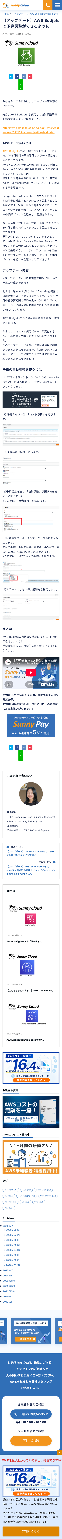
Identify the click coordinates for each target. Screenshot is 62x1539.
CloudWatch (48, 1196)
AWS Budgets (11, 151)
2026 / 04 (13, 1250)
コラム (28, 34)
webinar (10, 1202)
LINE (20, 84)
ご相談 (34, 1440)
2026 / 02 (13, 1260)
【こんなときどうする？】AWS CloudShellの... (31, 990)
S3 (25, 1202)
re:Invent (11, 1190)
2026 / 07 (13, 1235)
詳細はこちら (31, 1531)
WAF (9, 1208)
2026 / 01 (13, 1265)
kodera (11, 811)
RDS (9, 1196)
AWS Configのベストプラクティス (24, 941)
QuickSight (43, 1190)
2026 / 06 (13, 1240)
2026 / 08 (13, 1229)
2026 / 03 (13, 1255)
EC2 (27, 1190)
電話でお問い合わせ (34, 1414)
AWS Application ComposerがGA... (25, 1039)
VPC (38, 1202)
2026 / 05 (13, 1245)
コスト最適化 (26, 1196)
